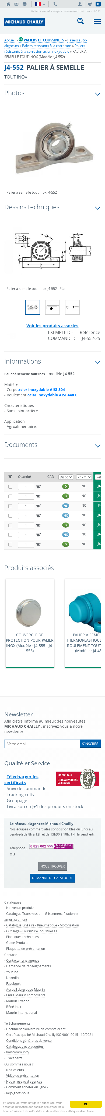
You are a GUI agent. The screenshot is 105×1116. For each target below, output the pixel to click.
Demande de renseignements (28, 966)
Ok (86, 1104)
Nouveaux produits (20, 907)
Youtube (12, 972)
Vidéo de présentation (22, 1075)
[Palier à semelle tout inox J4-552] (52, 151)
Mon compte (80, 4)
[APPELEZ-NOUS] (55, 4)
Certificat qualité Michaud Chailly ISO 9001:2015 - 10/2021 (49, 1034)
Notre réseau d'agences (24, 1081)
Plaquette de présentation (25, 948)
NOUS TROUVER (52, 866)
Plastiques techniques (22, 936)
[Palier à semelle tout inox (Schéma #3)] (72, 307)
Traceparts (14, 1058)
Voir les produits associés (52, 326)
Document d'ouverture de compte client (35, 1029)
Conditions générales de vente (29, 1040)
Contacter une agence (22, 960)
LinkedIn (12, 977)
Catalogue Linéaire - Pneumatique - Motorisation (42, 925)
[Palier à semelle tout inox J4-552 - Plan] (52, 254)
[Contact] (16, 4)
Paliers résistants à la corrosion (46, 45)
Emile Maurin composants (25, 995)
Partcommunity (17, 1052)
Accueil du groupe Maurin (25, 989)
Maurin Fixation (17, 1001)
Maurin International (21, 1012)
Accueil (9, 40)
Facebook (13, 983)
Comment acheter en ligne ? (27, 1087)
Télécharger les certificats (21, 780)
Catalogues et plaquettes (25, 1046)
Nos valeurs (15, 1070)
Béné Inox (13, 1006)
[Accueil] (8, 4)
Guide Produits (17, 942)
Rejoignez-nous (17, 1093)
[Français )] (40, 4)
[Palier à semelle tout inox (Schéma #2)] (52, 307)
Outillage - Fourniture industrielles (31, 931)
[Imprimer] (24, 4)
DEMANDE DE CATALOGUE (52, 878)
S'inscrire (90, 743)
